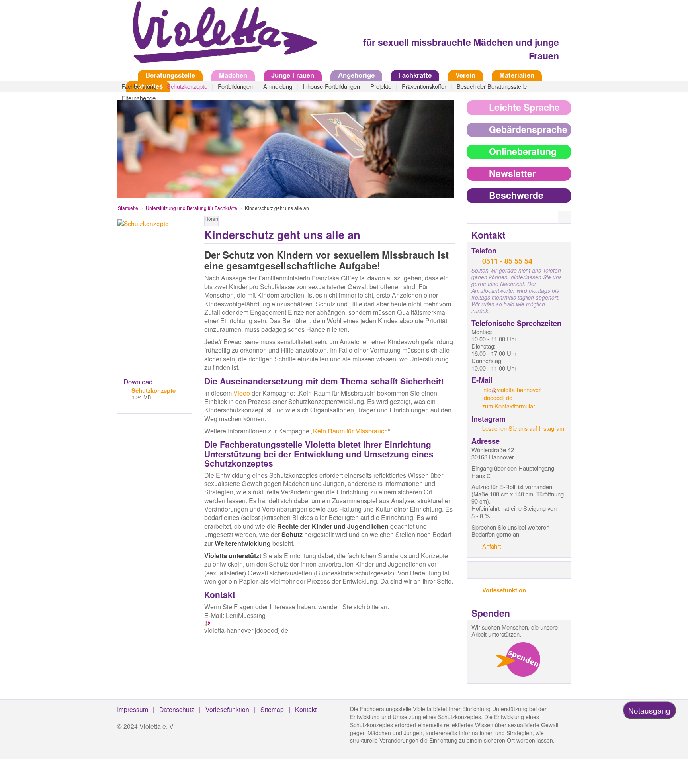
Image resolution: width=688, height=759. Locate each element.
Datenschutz (176, 709)
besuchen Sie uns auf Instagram (523, 428)
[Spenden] (518, 659)
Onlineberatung (523, 151)
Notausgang (649, 710)
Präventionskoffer (424, 86)
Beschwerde (516, 195)
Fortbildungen (235, 86)
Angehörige (356, 75)
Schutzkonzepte (187, 86)
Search (569, 218)
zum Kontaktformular (508, 406)
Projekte (380, 86)
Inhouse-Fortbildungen (331, 86)
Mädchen (233, 75)
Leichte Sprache (524, 107)
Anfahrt (491, 546)
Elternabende (138, 98)
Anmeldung (277, 86)
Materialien (516, 75)
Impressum (132, 709)
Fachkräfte (415, 75)
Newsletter (512, 173)
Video (241, 393)
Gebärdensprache (528, 129)
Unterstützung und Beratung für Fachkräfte (191, 207)
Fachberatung (138, 86)
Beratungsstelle (170, 75)
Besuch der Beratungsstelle (492, 86)
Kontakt (306, 709)
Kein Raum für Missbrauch (350, 430)
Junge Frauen (292, 75)
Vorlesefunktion (504, 590)
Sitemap (272, 709)
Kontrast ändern (448, 222)
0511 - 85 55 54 (507, 260)
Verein (465, 75)
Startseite (123, 75)
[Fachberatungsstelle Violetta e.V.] (220, 37)
